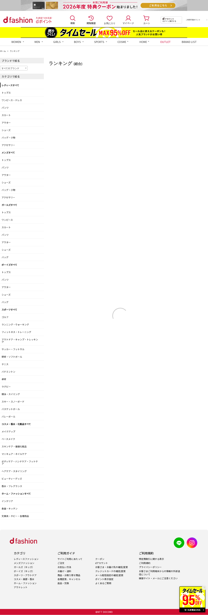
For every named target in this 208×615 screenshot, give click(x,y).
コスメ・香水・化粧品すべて (16, 424)
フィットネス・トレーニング (16, 332)
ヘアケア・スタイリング (14, 471)
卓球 (4, 379)
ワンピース (7, 219)
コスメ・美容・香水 (24, 579)
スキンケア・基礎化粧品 (14, 446)
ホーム (3, 51)
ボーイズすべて (9, 264)
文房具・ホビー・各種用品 (15, 516)
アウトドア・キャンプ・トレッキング (20, 340)
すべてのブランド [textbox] (10, 68)
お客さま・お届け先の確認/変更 (111, 567)
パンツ (5, 107)
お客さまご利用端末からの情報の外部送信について (159, 572)
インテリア (7, 501)
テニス (5, 364)
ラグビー (6, 386)
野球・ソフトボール (12, 356)
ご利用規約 (144, 563)
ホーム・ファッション (25, 583)
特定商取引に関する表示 (151, 559)
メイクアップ (8, 431)
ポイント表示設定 (104, 579)
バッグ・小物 (8, 137)
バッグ (5, 257)
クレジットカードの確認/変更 (110, 571)
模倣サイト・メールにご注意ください (158, 578)
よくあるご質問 (103, 583)
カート (146, 23)
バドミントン (8, 371)
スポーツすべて (9, 309)
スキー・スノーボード (13, 401)
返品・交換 (63, 583)
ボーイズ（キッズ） (24, 571)
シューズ (6, 130)
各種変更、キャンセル (69, 579)
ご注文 (61, 563)
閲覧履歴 (91, 23)
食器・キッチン (10, 508)
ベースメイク (8, 439)
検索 (72, 23)
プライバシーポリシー (150, 567)
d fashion (17, 19)
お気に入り (109, 23)
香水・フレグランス (12, 486)
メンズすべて (8, 152)
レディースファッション (26, 559)
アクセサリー (8, 145)
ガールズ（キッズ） (24, 567)
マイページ (128, 23)
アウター (6, 122)
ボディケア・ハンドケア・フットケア (20, 462)
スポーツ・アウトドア (25, 575)
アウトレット (20, 587)
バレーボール (8, 416)
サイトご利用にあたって (70, 559)
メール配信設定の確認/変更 (109, 575)
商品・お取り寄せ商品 (69, 575)
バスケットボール (11, 409)
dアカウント (101, 563)
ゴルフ (5, 317)
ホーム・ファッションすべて (16, 493)
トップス (6, 92)
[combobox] (14, 68)
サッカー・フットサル (13, 349)
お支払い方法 (64, 567)
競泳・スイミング (11, 394)
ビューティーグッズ (12, 478)
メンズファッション (24, 563)
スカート (6, 115)
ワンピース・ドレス (12, 100)
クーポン (99, 559)
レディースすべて (10, 85)
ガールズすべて (9, 204)
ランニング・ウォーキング (15, 324)
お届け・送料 (64, 571)
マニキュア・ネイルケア (14, 454)
